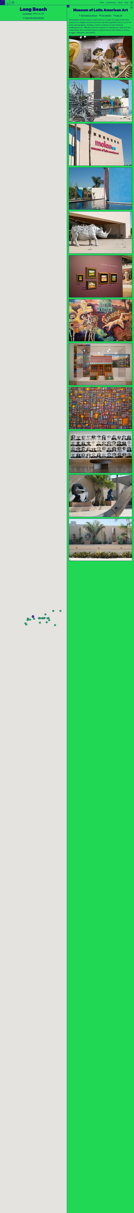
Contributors (111, 2)
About (120, 2)
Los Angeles (27, 14)
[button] (55, 625)
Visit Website (106, 15)
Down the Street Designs (34, 18)
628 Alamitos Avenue (89, 15)
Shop (126, 2)
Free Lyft (118, 15)
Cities (102, 2)
